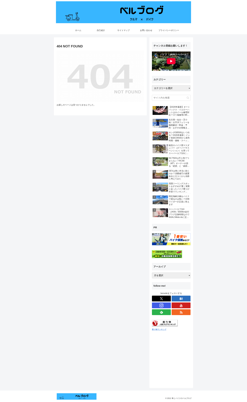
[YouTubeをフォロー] (181, 305)
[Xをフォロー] (161, 298)
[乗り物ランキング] (165, 325)
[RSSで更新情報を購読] (181, 312)
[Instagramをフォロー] (161, 305)
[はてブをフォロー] (181, 298)
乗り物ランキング (159, 329)
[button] (188, 97)
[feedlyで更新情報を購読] (161, 312)
